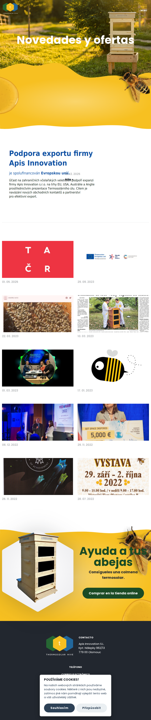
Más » (69, 179)
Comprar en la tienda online (113, 593)
